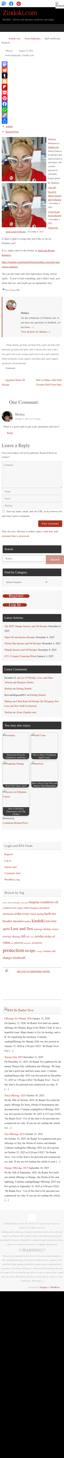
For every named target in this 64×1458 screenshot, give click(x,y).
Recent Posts (12, 131)
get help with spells (20, 349)
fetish (33, 913)
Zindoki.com (20, 13)
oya (12, 943)
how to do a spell (42, 354)
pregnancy (27, 943)
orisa (32, 936)
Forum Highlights (33, 38)
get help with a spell (37, 344)
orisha (39, 936)
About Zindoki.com (26, 712)
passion (18, 943)
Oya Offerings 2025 (14, 1134)
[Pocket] (32, 92)
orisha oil (49, 936)
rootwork (36, 358)
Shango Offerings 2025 (16, 1167)
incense (18, 920)
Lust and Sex (22, 928)
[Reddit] (32, 70)
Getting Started (23, 688)
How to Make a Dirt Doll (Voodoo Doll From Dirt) (49, 382)
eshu (18, 913)
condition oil (49, 902)
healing (40, 913)
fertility (26, 913)
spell (43, 358)
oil (23, 935)
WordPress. (55, 1287)
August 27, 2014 (26, 50)
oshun (6, 942)
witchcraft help (19, 363)
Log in (7, 860)
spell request (52, 358)
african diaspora (14, 902)
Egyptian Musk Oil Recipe (13, 382)
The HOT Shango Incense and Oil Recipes (54, 195)
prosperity (37, 942)
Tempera (43, 1287)
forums (16, 344)
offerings (16, 936)
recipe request (24, 358)
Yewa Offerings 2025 (15, 1095)
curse (27, 908)
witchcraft (18, 957)
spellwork (6, 363)
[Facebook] (11, 3)
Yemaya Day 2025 (13, 1057)
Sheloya (9, 50)
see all (52, 187)
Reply (10, 433)
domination (8, 913)
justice (28, 921)
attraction (24, 902)
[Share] (32, 121)
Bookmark (10, 368)
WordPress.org (12, 879)
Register (8, 854)
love (48, 921)
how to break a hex (38, 349)
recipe (30, 950)
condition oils (9, 907)
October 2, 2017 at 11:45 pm (28, 418)
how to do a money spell (23, 354)
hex (54, 914)
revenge (39, 951)
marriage (38, 929)
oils (28, 936)
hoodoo (7, 921)
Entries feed (10, 867)
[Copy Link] (32, 115)
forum (9, 344)
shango (7, 957)
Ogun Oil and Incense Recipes (19, 637)
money (47, 929)
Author (9, 126)
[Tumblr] (32, 75)
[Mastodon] (4, 3)
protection (13, 949)
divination (44, 907)
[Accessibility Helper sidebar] (59, 4)
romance (47, 951)
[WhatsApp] (32, 109)
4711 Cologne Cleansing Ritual (20, 656)
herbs (48, 913)
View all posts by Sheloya (35, 331)
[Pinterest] (19, 3)
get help (23, 344)
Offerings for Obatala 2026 (18, 1018)
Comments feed (12, 873)
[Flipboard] (32, 87)
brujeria (34, 902)
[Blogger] (32, 81)
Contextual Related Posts (15, 822)
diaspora (34, 907)
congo (20, 907)
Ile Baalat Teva (23, 1010)
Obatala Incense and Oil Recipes (20, 649)
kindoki (38, 920)
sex (54, 951)
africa (5, 902)
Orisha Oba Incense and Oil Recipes (22, 643)
